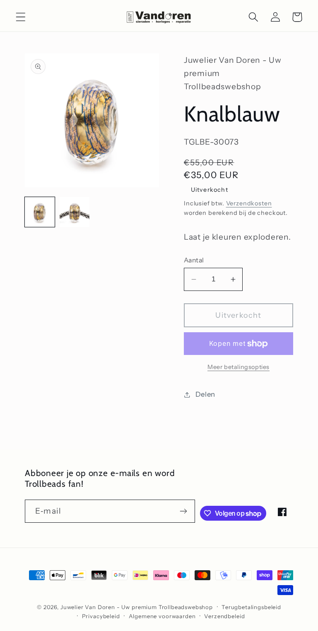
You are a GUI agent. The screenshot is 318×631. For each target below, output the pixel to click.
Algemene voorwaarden (162, 616)
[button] (21, 17)
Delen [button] (205, 394)
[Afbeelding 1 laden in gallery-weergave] (40, 212)
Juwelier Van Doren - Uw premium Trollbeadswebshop (136, 607)
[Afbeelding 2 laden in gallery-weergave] (74, 212)
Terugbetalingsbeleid (251, 607)
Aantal (194, 260)
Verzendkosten (249, 203)
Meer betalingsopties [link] (238, 367)
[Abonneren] (184, 511)
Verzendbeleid (224, 616)
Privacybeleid (101, 616)
